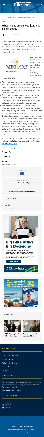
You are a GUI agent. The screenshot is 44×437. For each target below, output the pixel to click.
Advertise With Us (7, 359)
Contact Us (7, 205)
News (3, 21)
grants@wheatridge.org (15, 141)
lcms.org (14, 426)
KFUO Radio (32, 429)
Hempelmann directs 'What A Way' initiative (22, 183)
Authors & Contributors (9, 363)
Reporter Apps (6, 367)
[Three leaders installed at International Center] (31, 326)
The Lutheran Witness (26, 426)
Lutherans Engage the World (17, 429)
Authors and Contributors (12, 209)
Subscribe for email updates (11, 391)
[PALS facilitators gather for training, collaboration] (12, 326)
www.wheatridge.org (9, 144)
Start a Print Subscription (10, 355)
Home (3, 17)
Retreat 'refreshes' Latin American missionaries (22, 191)
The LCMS (7, 35)
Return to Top (7, 152)
